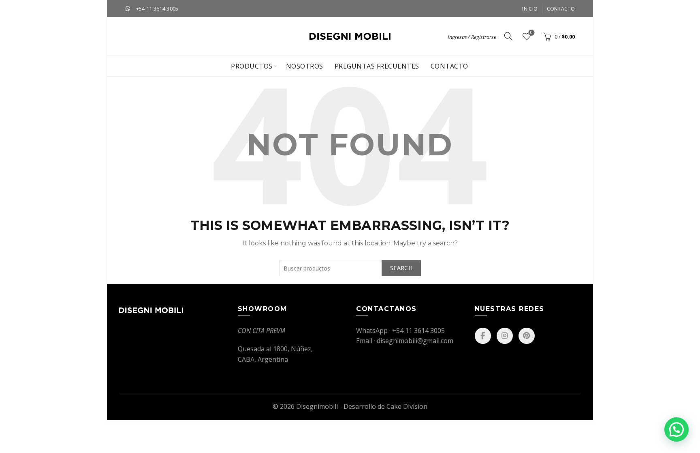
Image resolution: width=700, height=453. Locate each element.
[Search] (508, 36)
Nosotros (304, 66)
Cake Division (406, 406)
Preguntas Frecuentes (377, 66)
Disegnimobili (317, 406)
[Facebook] (483, 336)
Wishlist (531, 32)
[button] (676, 429)
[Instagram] (505, 336)
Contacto (561, 8)
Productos (252, 66)
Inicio (530, 8)
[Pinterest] (527, 336)
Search (401, 268)
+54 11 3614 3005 (157, 8)
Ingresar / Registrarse (472, 37)
